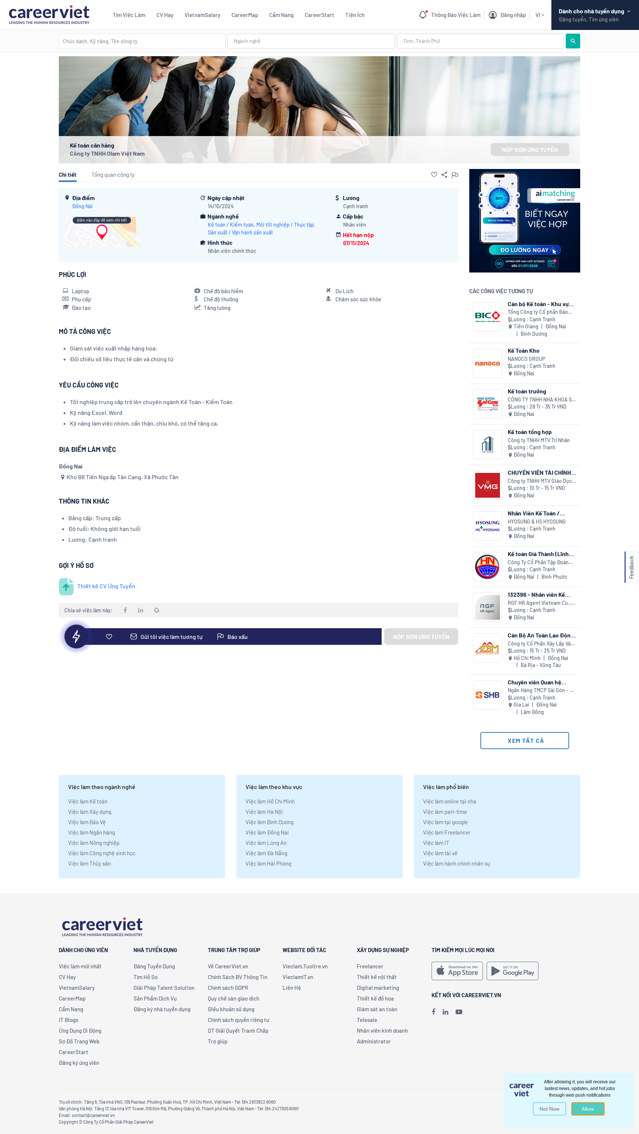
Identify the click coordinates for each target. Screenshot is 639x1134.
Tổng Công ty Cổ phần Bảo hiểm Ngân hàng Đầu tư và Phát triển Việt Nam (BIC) (538, 312)
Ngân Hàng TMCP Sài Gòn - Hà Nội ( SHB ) (541, 690)
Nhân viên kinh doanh (382, 1030)
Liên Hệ (292, 987)
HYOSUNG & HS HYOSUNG (537, 521)
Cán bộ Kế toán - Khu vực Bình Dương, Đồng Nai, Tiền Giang (540, 303)
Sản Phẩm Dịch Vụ (155, 998)
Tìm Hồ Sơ (145, 977)
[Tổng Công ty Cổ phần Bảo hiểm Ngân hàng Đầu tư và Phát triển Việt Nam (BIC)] (487, 316)
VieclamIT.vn (298, 977)
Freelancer (370, 966)
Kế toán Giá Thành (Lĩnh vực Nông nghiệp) (538, 553)
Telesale (367, 1019)
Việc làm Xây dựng (89, 811)
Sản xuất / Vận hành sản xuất (240, 232)
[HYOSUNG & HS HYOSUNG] (487, 526)
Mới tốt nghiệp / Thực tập (285, 224)
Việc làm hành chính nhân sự (456, 863)
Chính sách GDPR (228, 987)
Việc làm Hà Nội (264, 811)
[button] (434, 174)
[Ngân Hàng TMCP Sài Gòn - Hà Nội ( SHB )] (487, 695)
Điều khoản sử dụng (231, 1009)
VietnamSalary (202, 14)
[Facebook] (433, 1012)
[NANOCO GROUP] (487, 363)
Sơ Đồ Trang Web (79, 1041)
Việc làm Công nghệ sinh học (102, 853)
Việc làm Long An (266, 842)
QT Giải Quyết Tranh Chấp (238, 1030)
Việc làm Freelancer (446, 832)
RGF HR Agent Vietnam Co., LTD (539, 603)
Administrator (374, 1041)
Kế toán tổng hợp (530, 431)
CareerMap (244, 14)
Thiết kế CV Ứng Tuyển (106, 585)
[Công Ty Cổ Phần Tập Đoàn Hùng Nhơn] (487, 566)
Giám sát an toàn (377, 1009)
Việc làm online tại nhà (449, 801)
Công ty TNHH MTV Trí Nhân (539, 440)
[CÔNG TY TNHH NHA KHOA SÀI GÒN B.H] (487, 404)
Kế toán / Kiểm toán (231, 224)
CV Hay (164, 14)
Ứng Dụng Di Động (80, 1030)
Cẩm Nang (281, 14)
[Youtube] (459, 1012)
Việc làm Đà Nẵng (266, 853)
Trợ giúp (217, 1041)
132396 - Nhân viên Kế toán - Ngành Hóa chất (536, 594)
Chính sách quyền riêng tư (238, 1019)
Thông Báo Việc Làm (455, 14)
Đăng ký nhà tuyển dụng (161, 1009)
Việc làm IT (436, 842)
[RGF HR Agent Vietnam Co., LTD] (487, 607)
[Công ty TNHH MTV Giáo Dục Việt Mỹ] (487, 485)
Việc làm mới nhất (80, 966)
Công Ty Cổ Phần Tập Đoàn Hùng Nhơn (538, 562)
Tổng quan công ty (113, 174)
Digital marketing (378, 987)
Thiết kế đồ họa (375, 998)
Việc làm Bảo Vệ (87, 822)
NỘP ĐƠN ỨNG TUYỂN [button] (530, 149)
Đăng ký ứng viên (79, 1062)
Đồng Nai (82, 206)
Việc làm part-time (445, 811)
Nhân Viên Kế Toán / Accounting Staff (534, 513)
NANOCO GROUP (526, 359)
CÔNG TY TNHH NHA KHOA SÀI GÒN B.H (542, 399)
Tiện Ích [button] (355, 14)
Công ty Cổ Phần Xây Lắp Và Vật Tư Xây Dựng (539, 643)
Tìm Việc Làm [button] (129, 14)
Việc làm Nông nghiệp (93, 842)
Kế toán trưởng (527, 391)
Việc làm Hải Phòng (268, 863)
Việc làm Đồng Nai (267, 832)
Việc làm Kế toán (88, 801)
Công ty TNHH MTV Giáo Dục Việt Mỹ (540, 481)
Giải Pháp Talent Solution (164, 987)
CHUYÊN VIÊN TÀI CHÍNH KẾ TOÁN (539, 472)
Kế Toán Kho (524, 350)
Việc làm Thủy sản (89, 863)
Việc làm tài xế (440, 853)
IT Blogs (68, 1019)
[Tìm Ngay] (573, 41)
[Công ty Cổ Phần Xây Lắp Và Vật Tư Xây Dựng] (487, 648)
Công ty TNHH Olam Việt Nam (107, 153)
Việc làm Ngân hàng (91, 832)
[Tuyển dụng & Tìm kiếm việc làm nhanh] (49, 13)
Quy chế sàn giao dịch (233, 998)
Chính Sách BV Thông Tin (237, 977)
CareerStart (319, 14)
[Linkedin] (445, 1012)
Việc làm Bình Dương (270, 822)
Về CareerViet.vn (228, 966)
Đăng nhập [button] (513, 14)
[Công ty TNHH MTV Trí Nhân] (487, 444)
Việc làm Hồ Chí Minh (270, 801)
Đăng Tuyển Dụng (154, 966)
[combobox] (142, 41)
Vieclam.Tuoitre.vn (305, 966)
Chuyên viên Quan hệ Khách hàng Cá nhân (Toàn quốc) (542, 682)
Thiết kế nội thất (377, 977)
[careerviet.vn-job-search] (457, 971)
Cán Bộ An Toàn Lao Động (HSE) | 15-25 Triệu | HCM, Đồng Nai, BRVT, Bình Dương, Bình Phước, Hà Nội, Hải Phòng (541, 635)
